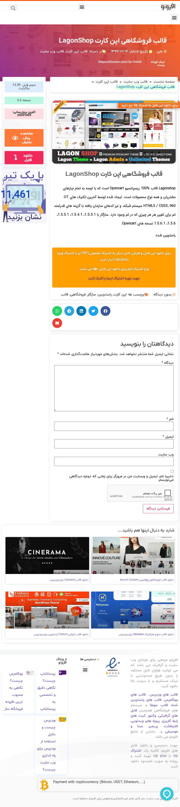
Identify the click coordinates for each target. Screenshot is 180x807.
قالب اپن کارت (77, 51)
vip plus (160, 756)
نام (170, 419)
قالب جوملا (159, 705)
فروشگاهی (78, 294)
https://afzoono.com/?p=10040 (120, 62)
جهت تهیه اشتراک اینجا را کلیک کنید (114, 278)
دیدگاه (168, 363)
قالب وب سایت (52, 51)
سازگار (92, 294)
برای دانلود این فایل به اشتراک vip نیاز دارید (149, 105)
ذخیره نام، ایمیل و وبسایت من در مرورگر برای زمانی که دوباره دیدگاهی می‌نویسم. (121, 478)
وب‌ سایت (166, 454)
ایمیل (168, 437)
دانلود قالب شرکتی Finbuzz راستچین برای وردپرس (61, 634)
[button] (81, 6)
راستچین (105, 294)
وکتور (152, 715)
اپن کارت (120, 294)
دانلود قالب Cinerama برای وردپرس (69, 580)
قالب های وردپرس (164, 694)
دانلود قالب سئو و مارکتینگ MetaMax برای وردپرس (146, 634)
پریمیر (153, 726)
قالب (64, 294)
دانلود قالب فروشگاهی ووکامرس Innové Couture (147, 580)
